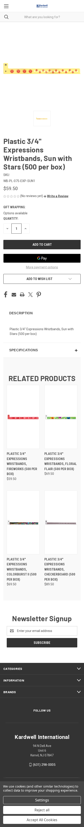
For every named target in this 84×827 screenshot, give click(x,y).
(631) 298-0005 (44, 765)
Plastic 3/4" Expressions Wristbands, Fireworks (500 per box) (22, 464)
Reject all (42, 809)
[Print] (22, 294)
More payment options (42, 267)
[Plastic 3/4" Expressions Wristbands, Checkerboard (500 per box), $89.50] (60, 522)
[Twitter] (30, 294)
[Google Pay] (42, 258)
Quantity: (10, 218)
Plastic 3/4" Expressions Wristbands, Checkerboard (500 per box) (59, 569)
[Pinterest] (39, 294)
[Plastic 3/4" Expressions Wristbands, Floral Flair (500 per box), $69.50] (60, 417)
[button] (56, 196)
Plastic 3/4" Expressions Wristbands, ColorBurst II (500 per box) (22, 569)
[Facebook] (5, 294)
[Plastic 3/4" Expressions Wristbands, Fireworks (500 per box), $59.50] (23, 417)
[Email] (14, 294)
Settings (42, 800)
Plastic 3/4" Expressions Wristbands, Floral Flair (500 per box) (60, 461)
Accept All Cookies (42, 819)
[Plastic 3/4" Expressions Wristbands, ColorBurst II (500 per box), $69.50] (23, 522)
